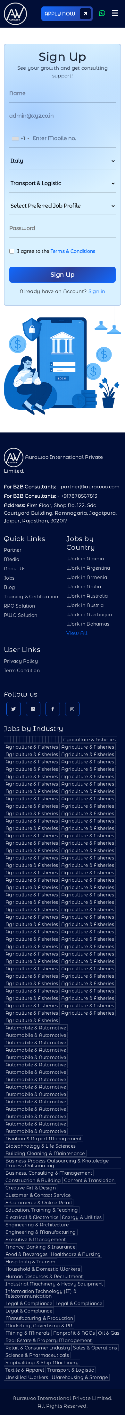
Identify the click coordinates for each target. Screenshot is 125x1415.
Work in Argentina (88, 568)
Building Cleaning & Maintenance (45, 1153)
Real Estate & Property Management (48, 1340)
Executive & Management (35, 1239)
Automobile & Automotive (35, 1028)
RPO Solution (19, 606)
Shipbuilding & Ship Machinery (42, 1363)
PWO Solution (20, 615)
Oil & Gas (109, 1333)
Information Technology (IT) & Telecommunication (40, 1293)
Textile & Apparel (24, 1370)
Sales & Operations (95, 1348)
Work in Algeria (85, 559)
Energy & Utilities (82, 1217)
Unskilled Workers (26, 1377)
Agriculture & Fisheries (89, 740)
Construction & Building (33, 1180)
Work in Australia (87, 596)
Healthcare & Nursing (76, 1254)
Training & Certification (31, 597)
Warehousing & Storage (80, 1377)
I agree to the (56, 251)
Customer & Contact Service (38, 1195)
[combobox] (20, 138)
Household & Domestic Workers (42, 1269)
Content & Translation (89, 1180)
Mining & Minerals (27, 1333)
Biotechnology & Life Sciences (40, 1146)
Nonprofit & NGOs (74, 1333)
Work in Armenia (86, 577)
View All (77, 633)
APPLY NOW (61, 14)
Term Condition (22, 670)
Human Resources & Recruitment (44, 1276)
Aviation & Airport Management (43, 1139)
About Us (14, 569)
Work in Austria (85, 605)
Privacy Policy (21, 661)
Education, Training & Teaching (41, 1210)
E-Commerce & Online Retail (38, 1203)
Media (11, 559)
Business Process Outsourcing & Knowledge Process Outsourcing (57, 1163)
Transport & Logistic (70, 1370)
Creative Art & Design (30, 1188)
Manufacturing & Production (39, 1318)
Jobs (9, 578)
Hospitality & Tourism (30, 1262)
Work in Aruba (83, 587)
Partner (12, 550)
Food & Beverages (26, 1254)
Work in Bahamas (87, 624)
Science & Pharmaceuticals (37, 1355)
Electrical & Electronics (32, 1217)
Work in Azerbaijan (89, 615)
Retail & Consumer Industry (37, 1348)
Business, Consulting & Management (48, 1173)
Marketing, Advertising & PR (38, 1326)
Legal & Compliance (28, 1303)
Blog (9, 587)
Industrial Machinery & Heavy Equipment (54, 1284)
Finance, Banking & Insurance (40, 1247)
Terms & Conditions (73, 251)
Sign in (96, 291)
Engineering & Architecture (37, 1225)
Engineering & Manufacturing (40, 1232)
